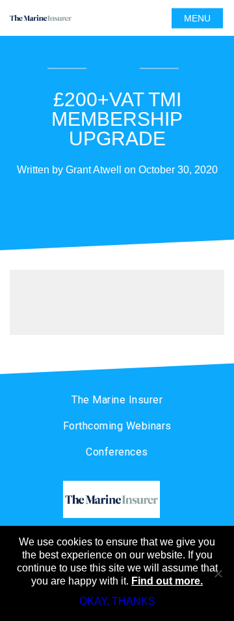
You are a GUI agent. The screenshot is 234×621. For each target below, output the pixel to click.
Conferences (117, 452)
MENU (197, 18)
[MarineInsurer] (117, 499)
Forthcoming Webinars (117, 426)
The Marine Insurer (117, 400)
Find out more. (167, 580)
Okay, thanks (117, 601)
